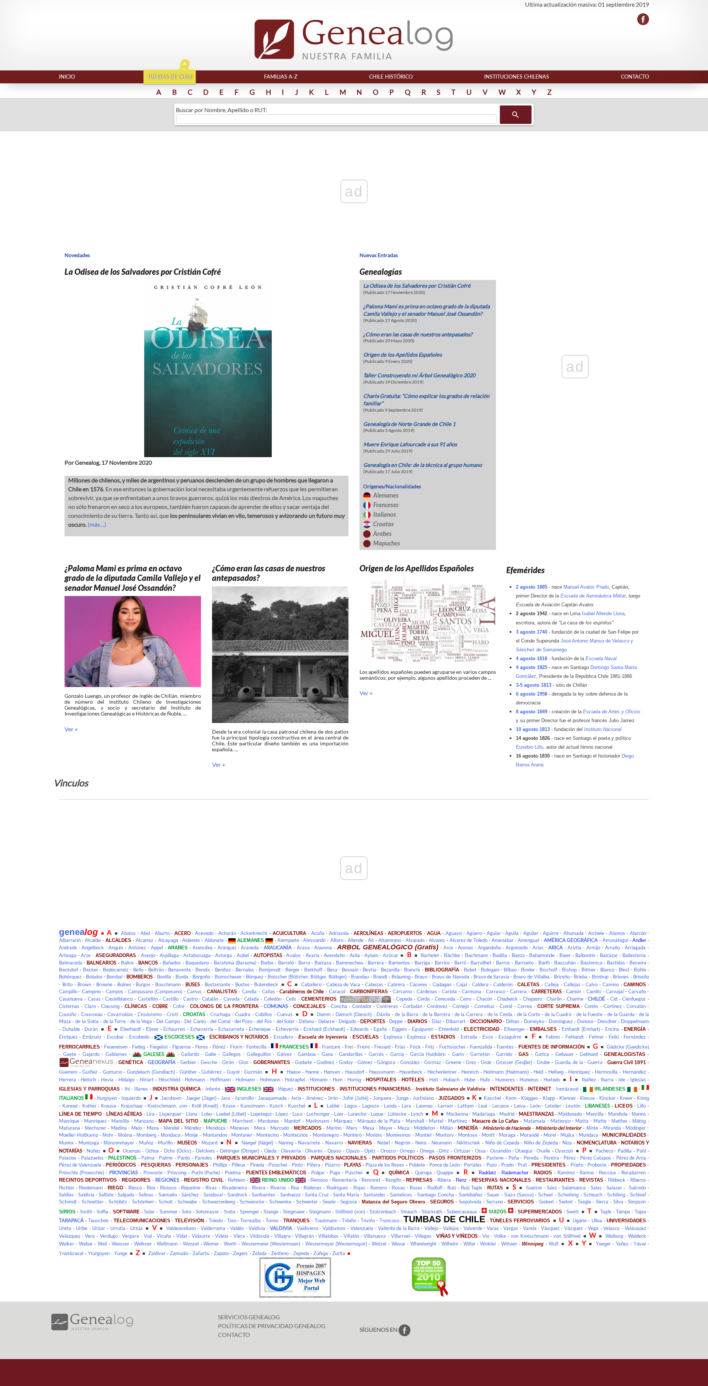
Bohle (640, 970)
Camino (611, 984)
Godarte (303, 1062)
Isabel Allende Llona (603, 613)
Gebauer (564, 1054)
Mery (352, 1128)
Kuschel (296, 1106)
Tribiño (349, 1220)
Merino (333, 1128)
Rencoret (371, 1180)
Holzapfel (295, 1079)
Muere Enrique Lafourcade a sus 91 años (410, 444)
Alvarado (415, 940)
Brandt (380, 977)
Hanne (312, 1072)
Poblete (417, 1165)
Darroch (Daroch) (354, 1014)
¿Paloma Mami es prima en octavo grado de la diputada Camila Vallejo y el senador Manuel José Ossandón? (133, 578)
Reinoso (319, 1180)
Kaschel (492, 1098)
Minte (592, 1128)
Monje (191, 1135)
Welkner (143, 1244)
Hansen (332, 1072)
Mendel (171, 1128)
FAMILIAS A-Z (280, 76)
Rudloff (434, 1188)
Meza (403, 1128)
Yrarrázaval (71, 1253)
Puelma (233, 1172)
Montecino (267, 1135)
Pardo (183, 1158)
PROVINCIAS (123, 1172)
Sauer (493, 1195)
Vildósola (259, 1236)
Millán (446, 1128)
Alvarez (437, 940)
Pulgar (318, 1172)
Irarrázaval (567, 1089)
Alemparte (288, 940)
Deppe (396, 1021)
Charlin (554, 999)
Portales (473, 1165)
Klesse (587, 1098)
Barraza (323, 963)
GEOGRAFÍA (162, 1062)
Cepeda (404, 999)
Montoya (467, 1135)
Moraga (507, 1135)
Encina (612, 1029)
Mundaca (588, 1135)
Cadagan (442, 984)
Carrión (573, 991)
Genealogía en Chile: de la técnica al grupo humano (422, 465)
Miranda (612, 1128)
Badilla (500, 955)
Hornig (354, 1079)
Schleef (638, 1195)
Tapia (640, 1212)
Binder (528, 970)
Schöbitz (117, 1202)
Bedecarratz (116, 970)
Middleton (424, 1128)
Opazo (353, 1151)
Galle (210, 1054)
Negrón (402, 1143)
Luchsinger (318, 1114)
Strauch (408, 1212)
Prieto (576, 1165)
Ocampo (131, 1151)
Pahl (641, 1151)
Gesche (209, 1062)
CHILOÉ (596, 999)
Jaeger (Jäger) (201, 1098)
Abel (145, 933)
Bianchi (412, 970)
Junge (402, 1098)
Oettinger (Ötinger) (239, 1151)
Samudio (167, 1195)
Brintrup (600, 977)
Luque (377, 1114)
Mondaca (170, 1135)
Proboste (597, 1165)
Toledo (216, 1220)
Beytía (369, 970)
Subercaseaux (462, 1212)
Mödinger (635, 1128)
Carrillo (593, 991)
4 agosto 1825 (531, 667)
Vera (90, 1236)
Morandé (529, 1135)
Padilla (625, 1151)
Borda (182, 977)
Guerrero (68, 1072)
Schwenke (280, 1202)
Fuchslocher (452, 1047)
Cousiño (67, 1014)
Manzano (144, 1121)
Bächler (452, 955)
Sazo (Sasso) (518, 1195)
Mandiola (618, 1114)
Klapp (549, 1098)
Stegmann (320, 1212)
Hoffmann (220, 1079)
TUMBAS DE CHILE (169, 76)
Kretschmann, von (167, 1106)
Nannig (285, 1143)
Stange (270, 1212)
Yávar (640, 1244)
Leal (482, 1106)
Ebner (151, 1029)
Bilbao (510, 970)
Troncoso (389, 1220)
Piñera (313, 1165)
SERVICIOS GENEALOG (249, 1316)
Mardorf (292, 1121)
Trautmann (326, 1220)
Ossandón (500, 1151)
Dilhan (512, 1021)
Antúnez (137, 947)
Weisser (120, 1244)
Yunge (120, 1253)
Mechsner (95, 1128)
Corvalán (636, 1006)
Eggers (399, 1029)
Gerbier (188, 1062)
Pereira (551, 1158)
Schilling (616, 1195)
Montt (488, 1135)
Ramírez (566, 1172)
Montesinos (398, 1135)
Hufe (485, 1079)
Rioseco (168, 1188)
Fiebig (138, 1047)
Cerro (465, 999)
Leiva (519, 1106)
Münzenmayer (119, 1143)
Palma (148, 1158)
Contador (361, 1006)
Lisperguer (170, 1114)
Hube (469, 1079)
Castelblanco (119, 999)
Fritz (430, 1047)
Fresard (382, 1047)
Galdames (116, 1054)
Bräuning (401, 977)
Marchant (242, 1121)
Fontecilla (256, 1047)
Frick (415, 1047)
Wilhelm (449, 1244)
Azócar (390, 955)
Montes (374, 1135)
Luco (297, 1114)
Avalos (293, 955)
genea (71, 932)
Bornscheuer (228, 977)
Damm (324, 1014)
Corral (506, 1006)
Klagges (529, 1098)
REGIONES (167, 1180)
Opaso (334, 1151)
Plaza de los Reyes (384, 1165)
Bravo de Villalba (531, 977)
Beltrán (156, 970)
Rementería (344, 1180)
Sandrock (237, 1195)
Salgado (126, 1195)
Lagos (350, 1106)
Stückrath (431, 1212)
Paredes (203, 1158)
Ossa (480, 1151)
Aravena (323, 947)
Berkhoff (313, 970)
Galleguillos (259, 1054)
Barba (267, 963)
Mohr (108, 1135)
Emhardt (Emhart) (581, 1029)
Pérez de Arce (631, 1158)
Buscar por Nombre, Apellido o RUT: (221, 110)
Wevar (398, 1244)
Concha (339, 1006)
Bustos (242, 984)
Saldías (66, 1195)
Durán (91, 1029)
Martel (436, 1121)
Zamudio (179, 1253)
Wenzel (191, 1244)
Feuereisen (116, 1047)
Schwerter (306, 1202)
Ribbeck (616, 1180)
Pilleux (239, 1165)
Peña (514, 1158)
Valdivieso (307, 1228)
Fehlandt (574, 1037)
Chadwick (507, 999)
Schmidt (68, 1202)
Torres (272, 1220)
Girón (228, 1062)
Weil (102, 1244)
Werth (230, 1244)
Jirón (332, 1098)
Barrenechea (349, 963)
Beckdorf (68, 970)
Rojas (359, 1188)
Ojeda (270, 1151)
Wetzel (379, 1244)
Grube (543, 1062)
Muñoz (146, 1143)
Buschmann (168, 984)
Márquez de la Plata (378, 1121)
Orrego (407, 1151)
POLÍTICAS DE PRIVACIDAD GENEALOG (272, 1325)
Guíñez (90, 1072)
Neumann (441, 1143)
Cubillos (263, 1014)
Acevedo (204, 933)
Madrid (506, 1114)
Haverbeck (410, 1072)
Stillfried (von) (350, 1212)
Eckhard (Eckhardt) (324, 1029)
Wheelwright (423, 1244)
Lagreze (370, 1106)
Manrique (69, 1121)
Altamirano (389, 940)
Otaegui (523, 1151)
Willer (469, 1244)
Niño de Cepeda (502, 1143)
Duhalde (71, 1029)
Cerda (423, 999)
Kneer (626, 1098)
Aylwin (371, 955)
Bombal (114, 977)
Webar (86, 1244)
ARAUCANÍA (278, 947)
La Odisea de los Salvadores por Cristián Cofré (417, 286)
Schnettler (92, 1202)
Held (538, 1072)
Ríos (151, 1188)
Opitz (370, 1151)
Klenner (567, 1098)
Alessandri (314, 940)
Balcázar (609, 955)
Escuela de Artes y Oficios (612, 711)
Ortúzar (462, 1151)
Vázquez (573, 1228)
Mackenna (457, 1114)
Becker (90, 970)
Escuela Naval (601, 658)
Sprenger (249, 1212)
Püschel (353, 1172)
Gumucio (112, 1072)
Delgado (347, 1021)
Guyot (233, 1072)
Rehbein (236, 1180)
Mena (153, 1128)
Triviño (368, 1220)
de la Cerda (499, 1014)
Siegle (584, 1202)
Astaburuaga (197, 955)
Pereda (531, 1158)
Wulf (553, 1244)
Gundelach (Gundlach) (151, 1072)
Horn (338, 1079)
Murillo (165, 1143)
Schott (166, 1202)
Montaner (241, 1135)
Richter (66, 1188)
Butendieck (266, 984)
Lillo (641, 1106)
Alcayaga (168, 940)
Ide (621, 1079)
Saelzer (534, 1188)
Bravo (421, 977)
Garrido (504, 1054)
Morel (550, 1135)
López (281, 1114)
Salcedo (637, 1188)
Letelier (553, 1106)
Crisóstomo (150, 1014)
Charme (575, 999)
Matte (600, 1121)
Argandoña (489, 947)
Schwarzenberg (218, 1202)
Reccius (607, 1172)
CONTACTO (635, 76)
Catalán (210, 999)
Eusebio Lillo (529, 747)
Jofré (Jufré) (355, 1098)
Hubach (451, 1079)
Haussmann (382, 1072)
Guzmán (253, 1072)
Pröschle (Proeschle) (81, 1172)
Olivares (314, 1151)
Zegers (240, 1253)
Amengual (528, 940)
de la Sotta (86, 1021)
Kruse (229, 1106)
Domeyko (534, 1021)
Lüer (338, 1114)
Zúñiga (320, 1253)
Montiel (423, 1135)
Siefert (566, 1202)
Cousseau (92, 1014)
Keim (511, 1098)
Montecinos (295, 1135)
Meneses (239, 1128)
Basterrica (591, 963)
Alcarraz (144, 940)
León (535, 1106)
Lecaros (500, 1106)
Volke (500, 1236)
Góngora (386, 1062)
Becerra (637, 963)
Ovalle (543, 1151)
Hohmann (195, 1079)
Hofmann (245, 1079)
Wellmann (167, 1244)
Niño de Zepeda (541, 1143)
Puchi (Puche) (205, 1172)
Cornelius (484, 1006)
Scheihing (568, 1195)
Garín (458, 1054)
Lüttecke (397, 1114)
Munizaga (89, 1143)
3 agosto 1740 (531, 632)
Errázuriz (92, 1037)
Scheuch (592, 1195)
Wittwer (509, 1244)
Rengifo (393, 1180)
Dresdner (607, 1021)
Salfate (106, 1195)
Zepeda (301, 1253)
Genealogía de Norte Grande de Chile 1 (409, 424)
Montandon (215, 1135)
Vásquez (550, 1228)
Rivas (211, 1188)
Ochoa (152, 1151)
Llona (191, 1114)
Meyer (385, 1128)
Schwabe (187, 1202)
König (643, 1098)
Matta (582, 1121)
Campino (91, 991)
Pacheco (604, 1151)
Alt (371, 940)
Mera (260, 1128)
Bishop (569, 970)
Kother (89, 1106)
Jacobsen (171, 1098)
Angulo (115, 947)
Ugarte (580, 1220)
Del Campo (168, 1021)
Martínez (457, 1121)
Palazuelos (92, 1158)
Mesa (368, 1128)
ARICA (555, 947)
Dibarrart (456, 1021)
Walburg (614, 1236)
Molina (125, 1135)
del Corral (220, 1021)
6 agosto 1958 (531, 694)
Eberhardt (130, 1029)
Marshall (415, 1121)
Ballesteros (634, 955)
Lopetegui (260, 1114)
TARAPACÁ (71, 1220)
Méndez (192, 1128)
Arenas (465, 947)
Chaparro (532, 999)
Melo (136, 1128)
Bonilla (164, 977)
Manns (639, 1114)
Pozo (491, 1165)
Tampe (623, 1212)
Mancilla (595, 1114)
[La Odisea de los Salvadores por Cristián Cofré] (206, 368)
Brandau (360, 977)
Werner (211, 1244)
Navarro (334, 1143)
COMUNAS (276, 1006)
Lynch (417, 1114)
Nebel (383, 1143)
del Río (264, 1021)
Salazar (614, 1188)
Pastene (495, 1158)
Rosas (398, 1188)
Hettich (88, 1079)
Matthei (619, 1121)
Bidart (470, 970)
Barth (544, 963)
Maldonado (570, 1114)
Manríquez (95, 1121)
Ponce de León (444, 1165)
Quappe (445, 1172)
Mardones (268, 1121)
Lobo (206, 1114)
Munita (66, 1143)
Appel (157, 947)
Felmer (596, 1037)
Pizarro (332, 1165)
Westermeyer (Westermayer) (336, 1244)
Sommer (168, 1212)
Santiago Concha (435, 1195)
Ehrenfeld (448, 1029)
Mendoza (215, 1128)
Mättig (639, 1121)
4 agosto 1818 (531, 658)
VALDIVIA (281, 1228)
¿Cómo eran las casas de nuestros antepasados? (417, 334)
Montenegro (326, 1135)
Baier (564, 955)
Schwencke (252, 1202)
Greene (453, 1062)
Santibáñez (471, 1195)
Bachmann (476, 955)
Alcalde (93, 940)
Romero (378, 1188)
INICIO (67, 76)
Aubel (243, 955)
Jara (225, 1098)
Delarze (326, 1021)
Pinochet (277, 1165)
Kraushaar (132, 1106)
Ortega (427, 1151)
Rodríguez (337, 1188)
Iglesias (638, 1079)
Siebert (546, 1202)
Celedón (272, 999)
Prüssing (176, 1172)
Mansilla (120, 1121)
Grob (486, 1062)
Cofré (178, 1006)
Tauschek (98, 1220)
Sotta (229, 1212)
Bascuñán (565, 963)
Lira (150, 1114)
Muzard (209, 1143)
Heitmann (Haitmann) (506, 1072)
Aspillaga (169, 955)
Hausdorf (354, 1072)
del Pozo (243, 1021)
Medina (119, 1128)
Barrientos (399, 963)
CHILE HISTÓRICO (391, 76)
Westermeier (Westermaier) (271, 1244)
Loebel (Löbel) (231, 1114)
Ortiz (444, 1151)
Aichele (596, 933)
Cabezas (374, 984)
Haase (294, 1072)
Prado (507, 1165)
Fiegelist (159, 1047)
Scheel (545, 1195)
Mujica (567, 1135)
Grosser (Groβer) (514, 1062)
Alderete (191, 940)
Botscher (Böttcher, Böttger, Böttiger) (307, 977)
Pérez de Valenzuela (80, 1165)
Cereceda (445, 999)
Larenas (424, 1106)
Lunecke (357, 1114)
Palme (166, 1158)
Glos (244, 1062)
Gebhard (589, 1054)
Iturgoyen (107, 1098)
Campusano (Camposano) (155, 991)
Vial (148, 1236)
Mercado (279, 1128)
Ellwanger (514, 1029)
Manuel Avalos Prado (586, 587)
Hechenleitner (442, 1072)
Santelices (401, 1195)
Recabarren (633, 1172)
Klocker (607, 1098)
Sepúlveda (470, 1202)
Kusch (276, 1106)
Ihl (127, 1089)
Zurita (338, 1253)
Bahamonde (542, 955)
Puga (335, 1172)
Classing (110, 1006)
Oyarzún (564, 1151)
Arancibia (202, 947)
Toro (231, 1220)
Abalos (128, 933)
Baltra (127, 963)
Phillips (220, 1165)
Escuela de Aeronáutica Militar (593, 596)
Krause (108, 1106)
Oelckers (205, 1151)
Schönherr (143, 1202)
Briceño (562, 977)
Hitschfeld (169, 1079)
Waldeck (637, 1236)
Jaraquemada (272, 1098)
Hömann (318, 1079)
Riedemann (91, 1188)
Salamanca (574, 1188)
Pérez (569, 1158)
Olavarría (291, 1151)
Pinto (297, 1165)
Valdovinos (334, 1228)
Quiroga (423, 1172)
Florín (236, 1047)
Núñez (93, 1151)
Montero (352, 1135)
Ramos (587, 1172)
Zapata (221, 1253)
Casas (94, 999)
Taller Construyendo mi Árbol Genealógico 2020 (419, 375)
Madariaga (483, 1114)
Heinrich (470, 1072)
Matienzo (560, 1121)
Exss (487, 1037)
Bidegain (490, 970)
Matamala (534, 1121)
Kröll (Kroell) (205, 1106)
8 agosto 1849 (531, 711)
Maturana (69, 1128)
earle (330, 1202)
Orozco (388, 1151)
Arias (538, 947)
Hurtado (552, 1079)
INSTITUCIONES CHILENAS (516, 76)
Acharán (227, 933)
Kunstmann (252, 1106)
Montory (444, 1135)
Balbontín (585, 955)
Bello (138, 970)
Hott (433, 1079)
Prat (522, 1165)
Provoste (153, 1172)
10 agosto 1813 (533, 729)
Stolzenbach (382, 1212)
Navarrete (309, 1143)
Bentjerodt (270, 970)
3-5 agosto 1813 (533, 685)
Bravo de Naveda (450, 977)
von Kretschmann (530, 1236)
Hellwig (555, 1072)
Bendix (202, 970)
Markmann (317, 1121)
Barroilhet (481, 963)
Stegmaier (294, 1212)
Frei (349, 1047)
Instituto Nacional (602, 729)
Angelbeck (92, 947)
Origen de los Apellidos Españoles (402, 354)
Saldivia (86, 1195)
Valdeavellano (181, 1228)
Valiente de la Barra (399, 1228)
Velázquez (69, 1236)
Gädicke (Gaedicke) (628, 1047)
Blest (624, 970)
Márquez (343, 1121)
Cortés (591, 1006)
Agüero (474, 933)
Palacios (67, 1158)
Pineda (257, 1165)
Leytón (573, 1106)
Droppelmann (635, 1021)
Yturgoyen (99, 1253)
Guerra (595, 1062)
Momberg (146, 1135)
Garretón (480, 1054)
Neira (420, 1143)
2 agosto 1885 (531, 587)
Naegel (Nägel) (257, 1143)
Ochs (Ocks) (177, 1151)
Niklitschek (468, 1143)
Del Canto (194, 1021)
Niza (567, 1143)
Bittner (589, 970)
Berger (292, 970)
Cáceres (418, 984)
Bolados (94, 977)
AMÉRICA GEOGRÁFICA (571, 940)
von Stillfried (566, 1236)
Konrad (69, 1106)
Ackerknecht (253, 933)
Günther (188, 1072)
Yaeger (603, 1244)
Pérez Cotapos (595, 1158)
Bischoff (548, 970)
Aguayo (453, 933)
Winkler (488, 1244)
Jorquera (382, 1098)
